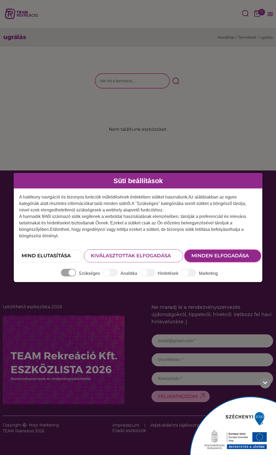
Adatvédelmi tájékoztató (177, 425)
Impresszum (125, 425)
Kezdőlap (226, 37)
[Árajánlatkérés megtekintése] (257, 14)
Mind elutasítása (46, 256)
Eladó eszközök (129, 430)
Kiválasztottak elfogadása (131, 256)
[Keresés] (175, 80)
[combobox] (132, 80)
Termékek (247, 37)
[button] (270, 14)
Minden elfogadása (220, 256)
